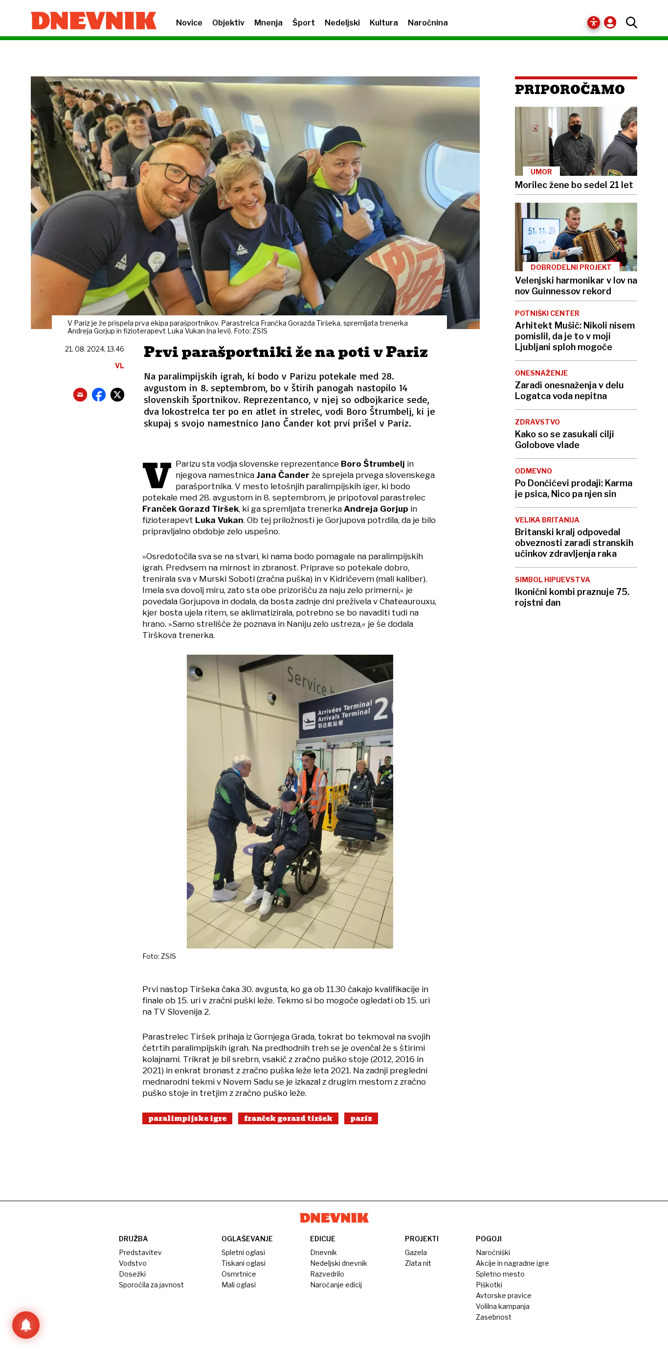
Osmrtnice (239, 1274)
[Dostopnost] (593, 22)
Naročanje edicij (336, 1284)
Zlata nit (418, 1263)
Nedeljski (342, 22)
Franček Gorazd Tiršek (288, 1118)
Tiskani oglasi (244, 1263)
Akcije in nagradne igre (512, 1263)
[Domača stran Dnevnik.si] (88, 21)
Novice (189, 22)
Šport (303, 22)
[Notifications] (26, 1325)
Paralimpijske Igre (187, 1118)
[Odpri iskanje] (629, 22)
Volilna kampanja (503, 1306)
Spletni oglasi (243, 1252)
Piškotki (489, 1284)
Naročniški (493, 1252)
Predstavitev (140, 1252)
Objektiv (228, 22)
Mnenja (268, 22)
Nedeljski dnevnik (338, 1263)
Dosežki (132, 1274)
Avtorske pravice (504, 1295)
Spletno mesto (500, 1274)
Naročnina (428, 22)
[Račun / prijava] (612, 22)
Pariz (361, 1118)
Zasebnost (494, 1317)
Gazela (416, 1252)
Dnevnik (323, 1252)
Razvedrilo (327, 1274)
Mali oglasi (239, 1284)
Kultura (384, 22)
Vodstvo (133, 1263)
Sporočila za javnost (151, 1284)
